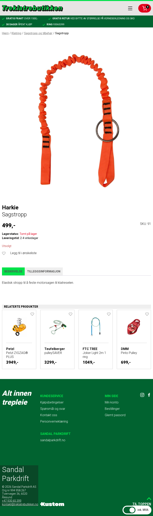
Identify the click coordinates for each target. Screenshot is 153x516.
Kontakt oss (48, 415)
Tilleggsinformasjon (43, 271)
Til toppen (141, 504)
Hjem (5, 33)
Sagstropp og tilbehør (38, 33)
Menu (130, 8)
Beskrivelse (13, 271)
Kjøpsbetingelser (52, 402)
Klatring (16, 33)
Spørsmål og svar (52, 409)
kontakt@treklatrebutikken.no (20, 504)
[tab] (13, 271)
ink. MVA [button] (142, 509)
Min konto (112, 402)
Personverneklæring (54, 421)
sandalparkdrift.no (52, 440)
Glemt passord (115, 415)
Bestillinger (112, 409)
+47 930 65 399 (11, 500)
